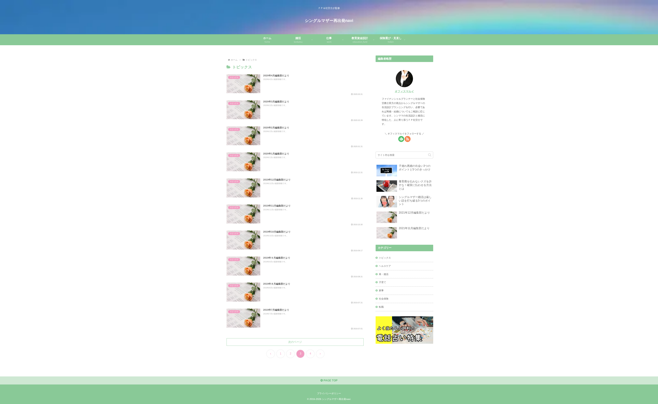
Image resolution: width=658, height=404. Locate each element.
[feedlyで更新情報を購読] (401, 139)
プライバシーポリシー (329, 393)
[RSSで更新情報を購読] (408, 139)
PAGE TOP (330, 380)
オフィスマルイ (404, 91)
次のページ (295, 341)
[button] (430, 155)
